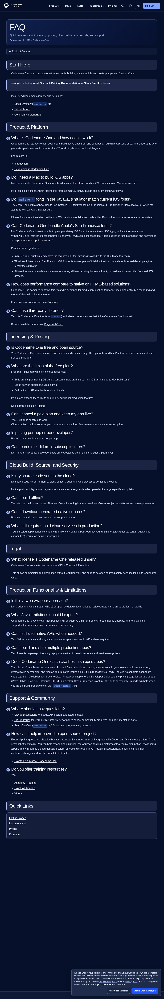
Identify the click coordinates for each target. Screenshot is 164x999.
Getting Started (17, 818)
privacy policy (131, 981)
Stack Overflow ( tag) (33, 104)
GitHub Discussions (25, 714)
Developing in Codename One (31, 169)
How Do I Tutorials (24, 788)
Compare (52, 302)
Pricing (41, 406)
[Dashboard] (138, 6)
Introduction (21, 163)
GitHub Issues (22, 109)
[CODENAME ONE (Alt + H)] (13, 5)
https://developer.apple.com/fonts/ (33, 240)
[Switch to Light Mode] (130, 6)
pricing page (127, 676)
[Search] (122, 5)
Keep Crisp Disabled (118, 990)
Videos (18, 793)
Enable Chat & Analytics (145, 990)
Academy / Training (25, 782)
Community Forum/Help (27, 114)
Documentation (17, 823)
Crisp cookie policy (108, 981)
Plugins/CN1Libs (53, 324)
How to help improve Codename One (35, 761)
